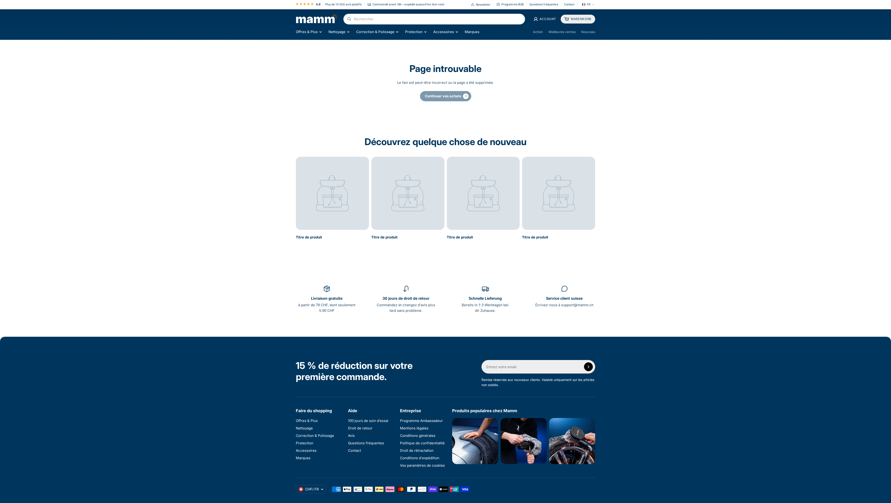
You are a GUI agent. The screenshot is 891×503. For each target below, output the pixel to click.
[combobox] (434, 19)
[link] (445, 96)
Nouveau (588, 32)
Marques (472, 32)
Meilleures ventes (562, 32)
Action (538, 32)
